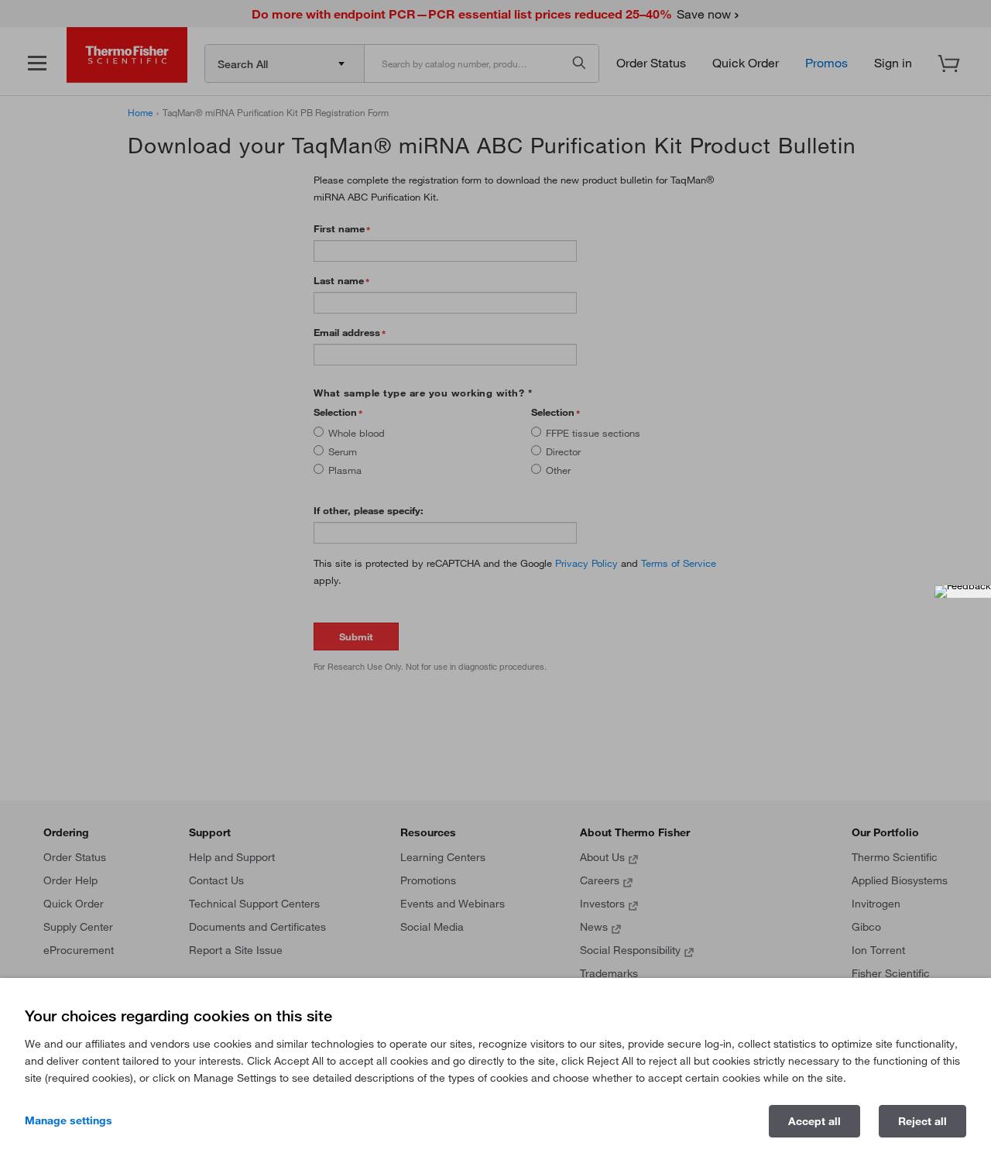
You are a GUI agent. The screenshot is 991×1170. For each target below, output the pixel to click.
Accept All (814, 1121)
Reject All (922, 1121)
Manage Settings (68, 1120)
